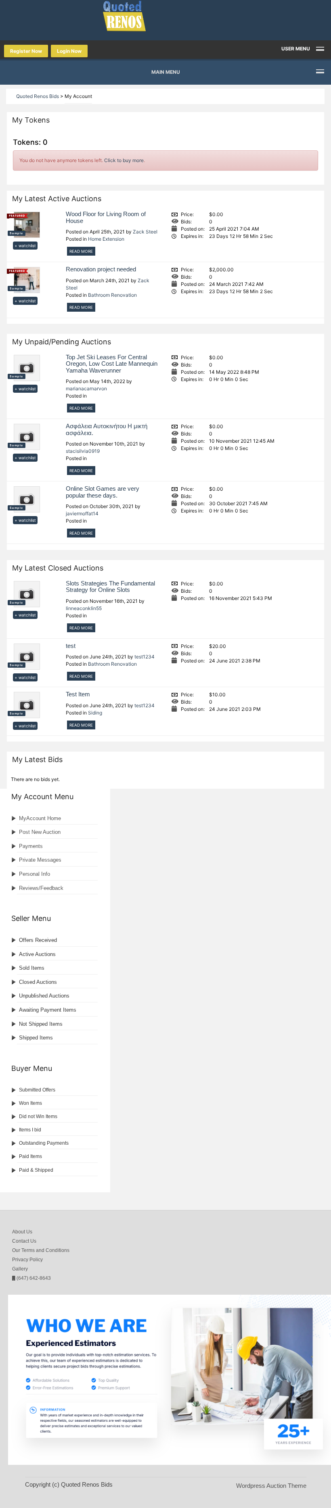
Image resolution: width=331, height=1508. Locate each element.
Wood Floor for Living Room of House (106, 217)
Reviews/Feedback (41, 888)
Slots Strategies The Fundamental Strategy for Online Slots (110, 587)
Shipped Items (36, 1038)
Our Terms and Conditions (40, 1250)
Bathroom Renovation (112, 295)
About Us (22, 1232)
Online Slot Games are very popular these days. (102, 492)
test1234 (144, 657)
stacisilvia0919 (83, 451)
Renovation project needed (101, 269)
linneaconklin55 (84, 608)
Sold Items (31, 968)
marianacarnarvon (86, 388)
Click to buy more (124, 160)
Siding (95, 713)
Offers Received (38, 940)
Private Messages (40, 860)
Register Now (26, 51)
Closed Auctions (38, 982)
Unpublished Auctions (44, 996)
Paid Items (30, 1156)
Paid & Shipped (36, 1170)
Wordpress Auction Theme (271, 1485)
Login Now (69, 51)
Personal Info (34, 874)
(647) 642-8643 (33, 1278)
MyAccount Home (40, 818)
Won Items (30, 1103)
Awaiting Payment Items (47, 1010)
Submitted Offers (37, 1090)
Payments (31, 846)
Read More (81, 251)
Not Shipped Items (41, 1024)
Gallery (20, 1269)
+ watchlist (25, 245)
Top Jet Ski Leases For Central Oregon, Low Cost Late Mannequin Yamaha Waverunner (111, 364)
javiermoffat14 (82, 513)
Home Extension (106, 239)
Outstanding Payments (44, 1143)
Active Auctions (37, 954)
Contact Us (24, 1241)
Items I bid (30, 1130)
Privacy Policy (27, 1259)
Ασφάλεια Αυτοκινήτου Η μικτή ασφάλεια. (106, 429)
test (70, 645)
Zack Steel (145, 232)
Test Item (78, 694)
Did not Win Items (38, 1116)
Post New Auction (40, 832)
